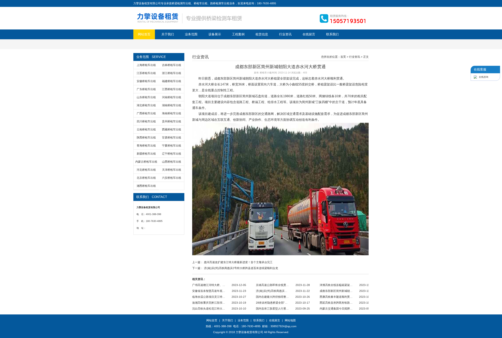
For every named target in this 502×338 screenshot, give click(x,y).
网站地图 (290, 320)
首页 (343, 56)
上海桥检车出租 (146, 65)
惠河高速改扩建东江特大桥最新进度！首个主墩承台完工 (238, 262)
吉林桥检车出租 (171, 65)
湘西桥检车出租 (146, 185)
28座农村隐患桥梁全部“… (271, 302)
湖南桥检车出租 (171, 105)
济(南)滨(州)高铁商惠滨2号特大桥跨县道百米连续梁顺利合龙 (241, 268)
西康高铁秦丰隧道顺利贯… (336, 296)
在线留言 (309, 34)
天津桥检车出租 (171, 169)
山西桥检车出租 (171, 161)
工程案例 (238, 34)
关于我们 (167, 34)
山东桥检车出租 (146, 97)
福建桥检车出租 (171, 81)
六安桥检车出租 (171, 177)
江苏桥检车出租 (146, 73)
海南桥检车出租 (171, 113)
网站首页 (144, 34)
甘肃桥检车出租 (171, 137)
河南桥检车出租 (171, 97)
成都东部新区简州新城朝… (336, 290)
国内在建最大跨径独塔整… (272, 296)
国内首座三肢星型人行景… (272, 308)
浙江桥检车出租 (171, 73)
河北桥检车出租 (146, 169)
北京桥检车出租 (146, 177)
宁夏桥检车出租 (171, 145)
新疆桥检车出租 (146, 153)
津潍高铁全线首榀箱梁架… (336, 285)
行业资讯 (285, 34)
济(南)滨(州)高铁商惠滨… (271, 290)
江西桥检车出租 (171, 89)
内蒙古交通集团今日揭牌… (336, 308)
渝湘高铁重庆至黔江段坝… (208, 302)
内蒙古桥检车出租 (146, 161)
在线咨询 (483, 77)
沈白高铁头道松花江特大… (208, 308)
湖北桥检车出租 (146, 105)
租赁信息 (262, 34)
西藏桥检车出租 (171, 129)
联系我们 (332, 34)
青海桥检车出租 (146, 145)
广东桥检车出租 (146, 89)
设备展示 (214, 34)
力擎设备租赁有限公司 (249, 332)
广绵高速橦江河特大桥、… (208, 285)
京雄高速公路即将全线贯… (272, 285)
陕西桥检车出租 (146, 137)
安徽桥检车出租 (146, 81)
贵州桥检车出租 (171, 121)
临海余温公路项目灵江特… (208, 296)
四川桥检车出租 (146, 121)
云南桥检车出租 (146, 129)
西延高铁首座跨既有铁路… (336, 302)
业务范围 (191, 34)
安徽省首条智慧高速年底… (208, 290)
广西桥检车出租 (146, 113)
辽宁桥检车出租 (171, 153)
